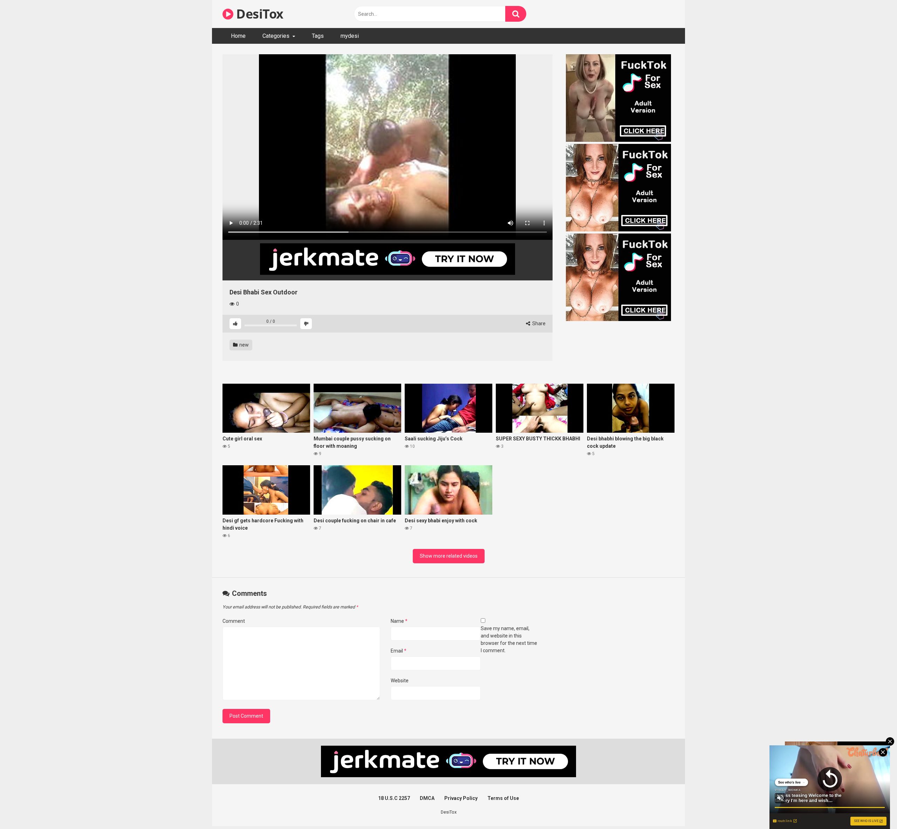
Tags (318, 36)
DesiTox (258, 13)
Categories (275, 36)
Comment (233, 621)
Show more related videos (449, 556)
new (243, 345)
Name (399, 621)
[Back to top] (873, 808)
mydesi (350, 36)
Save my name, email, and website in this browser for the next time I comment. (509, 639)
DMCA (427, 798)
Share (538, 323)
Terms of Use (503, 798)
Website (400, 680)
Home (238, 36)
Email (398, 651)
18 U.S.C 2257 (394, 798)
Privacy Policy (461, 798)
